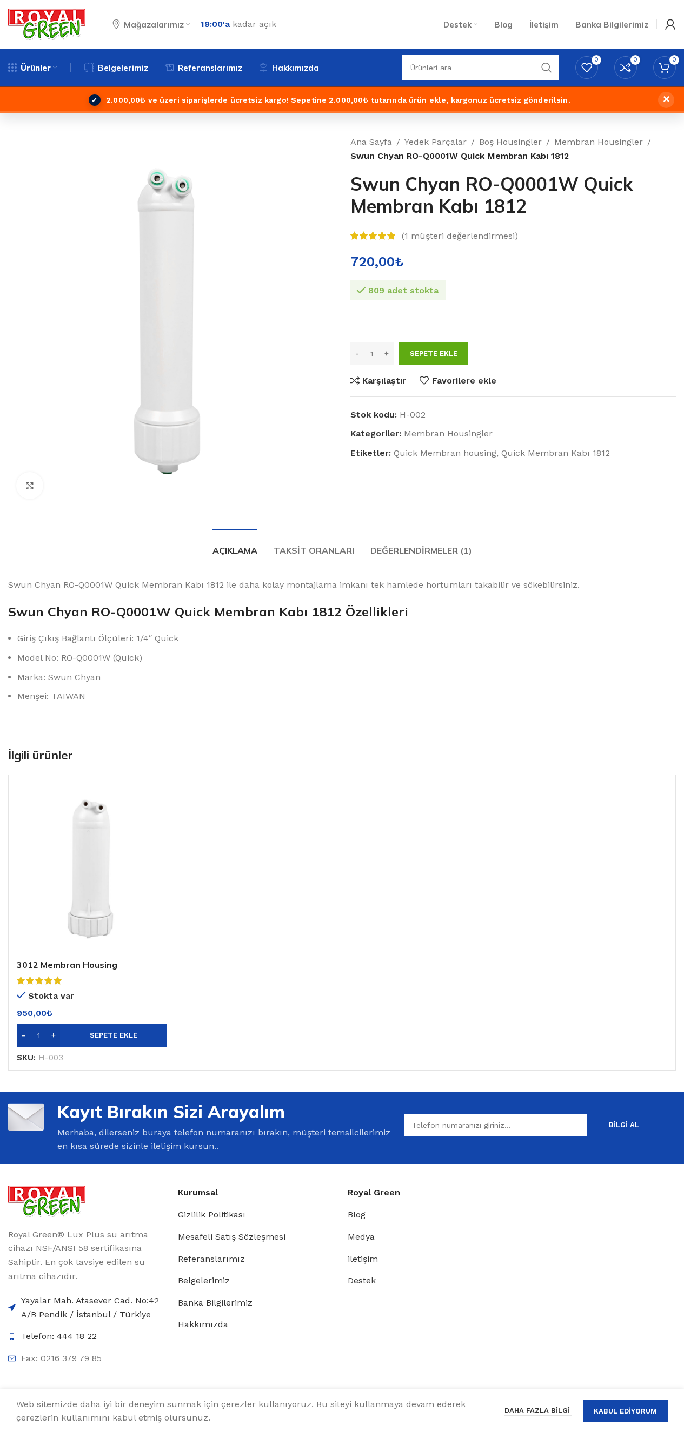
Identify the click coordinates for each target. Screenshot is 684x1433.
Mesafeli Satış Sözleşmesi (231, 1237)
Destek (362, 1280)
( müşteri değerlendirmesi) (460, 236)
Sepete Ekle (433, 353)
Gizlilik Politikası (211, 1214)
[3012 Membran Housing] (92, 868)
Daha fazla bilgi (538, 1411)
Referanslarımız (211, 1259)
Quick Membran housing (445, 453)
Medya (361, 1237)
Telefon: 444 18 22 (59, 1336)
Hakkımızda (203, 1324)
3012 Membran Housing (67, 964)
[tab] (234, 545)
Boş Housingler (510, 142)
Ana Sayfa (371, 142)
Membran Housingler (598, 142)
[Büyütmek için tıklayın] (29, 485)
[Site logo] (46, 23)
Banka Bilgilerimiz (215, 1302)
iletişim (363, 1259)
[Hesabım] (670, 24)
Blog (357, 1214)
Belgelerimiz (204, 1280)
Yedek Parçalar (435, 142)
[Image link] (46, 1200)
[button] (92, 1035)
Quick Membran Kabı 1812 (555, 453)
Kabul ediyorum (625, 1411)
